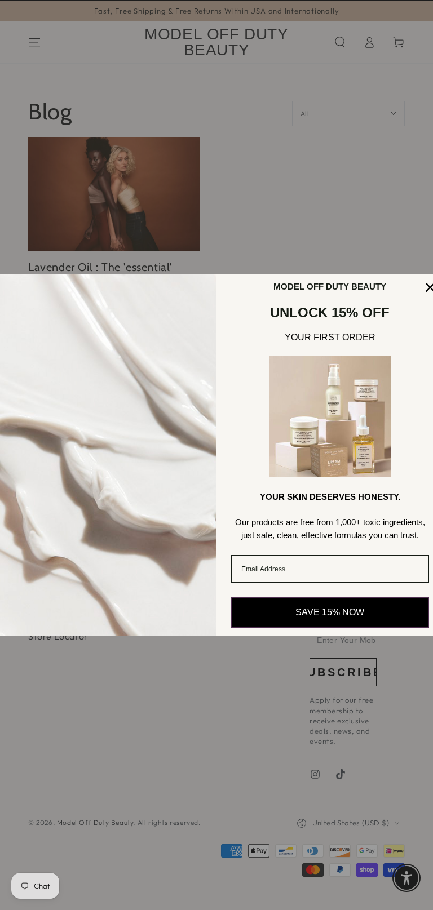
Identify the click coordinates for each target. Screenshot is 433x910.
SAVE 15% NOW (329, 612)
